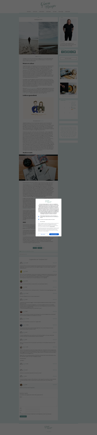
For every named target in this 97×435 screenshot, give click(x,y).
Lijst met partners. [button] (52, 226)
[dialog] (48, 217)
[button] (48, 221)
